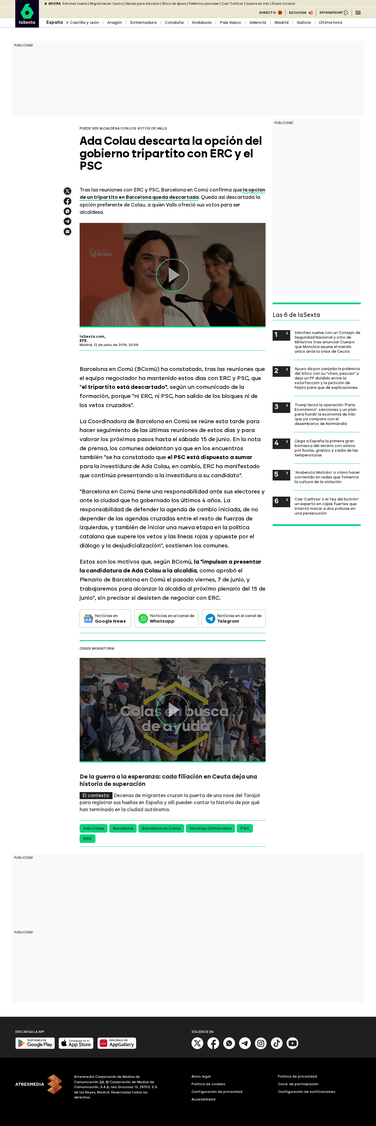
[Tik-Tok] (277, 1048)
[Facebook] (213, 1048)
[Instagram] (261, 1048)
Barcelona (123, 828)
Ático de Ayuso (174, 4)
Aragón (114, 22)
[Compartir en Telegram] (68, 223)
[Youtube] (292, 1048)
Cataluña (174, 22)
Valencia (257, 22)
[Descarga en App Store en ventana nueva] (76, 1047)
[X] (68, 193)
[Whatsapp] (229, 1048)
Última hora (330, 22)
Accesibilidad (203, 1099)
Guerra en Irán (257, 4)
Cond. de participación (298, 1084)
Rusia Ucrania (283, 4)
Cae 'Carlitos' (232, 4)
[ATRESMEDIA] (41, 1087)
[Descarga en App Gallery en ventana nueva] (117, 1047)
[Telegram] (245, 1048)
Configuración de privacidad (217, 1092)
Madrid (281, 22)
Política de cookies (208, 1084)
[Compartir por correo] (68, 234)
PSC (244, 828)
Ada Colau (93, 828)
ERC (87, 838)
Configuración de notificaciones (306, 1092)
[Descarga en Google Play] (35, 1047)
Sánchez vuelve (74, 4)
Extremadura (143, 22)
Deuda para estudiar (142, 4)
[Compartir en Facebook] (68, 203)
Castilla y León (84, 22)
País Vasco (230, 22)
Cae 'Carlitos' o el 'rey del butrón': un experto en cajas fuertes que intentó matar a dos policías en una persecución (327, 506)
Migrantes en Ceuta (106, 4)
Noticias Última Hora (210, 828)
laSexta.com (92, 337)
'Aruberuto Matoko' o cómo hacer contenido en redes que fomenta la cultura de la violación (327, 477)
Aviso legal (201, 1076)
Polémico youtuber (204, 4)
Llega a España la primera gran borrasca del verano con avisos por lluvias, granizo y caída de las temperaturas (326, 447)
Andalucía (202, 22)
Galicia (304, 22)
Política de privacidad (297, 1076)
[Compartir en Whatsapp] (68, 213)
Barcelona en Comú (161, 828)
